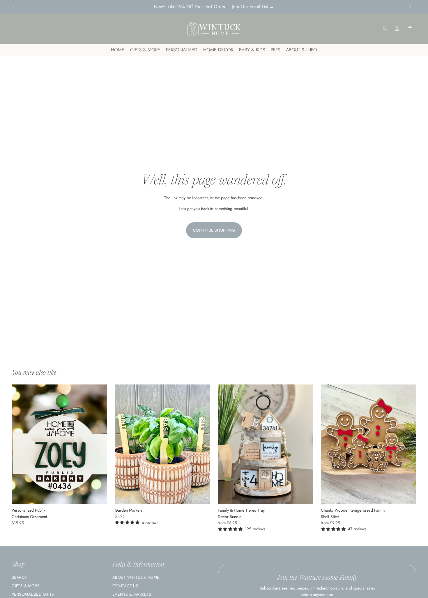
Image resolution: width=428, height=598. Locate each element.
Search (20, 577)
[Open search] (385, 28)
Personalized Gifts (33, 594)
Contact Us (125, 586)
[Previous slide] (13, 6)
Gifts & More (26, 586)
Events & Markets (131, 594)
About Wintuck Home (136, 577)
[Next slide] (410, 6)
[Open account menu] (397, 28)
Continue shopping (214, 230)
